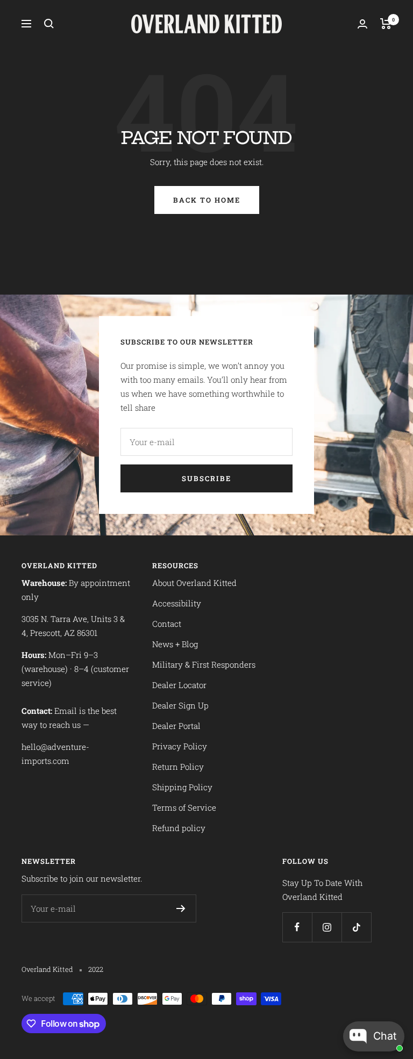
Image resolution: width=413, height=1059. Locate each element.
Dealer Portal (176, 725)
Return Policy (178, 766)
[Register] (181, 908)
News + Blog (175, 644)
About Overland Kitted (194, 582)
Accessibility (176, 603)
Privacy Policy (179, 746)
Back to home (206, 200)
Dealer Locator (179, 684)
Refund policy (178, 827)
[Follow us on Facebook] (297, 927)
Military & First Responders (203, 664)
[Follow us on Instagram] (326, 927)
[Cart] (385, 23)
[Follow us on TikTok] (356, 927)
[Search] (49, 23)
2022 (95, 969)
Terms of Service (184, 807)
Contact (166, 623)
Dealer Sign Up (180, 705)
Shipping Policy (182, 787)
